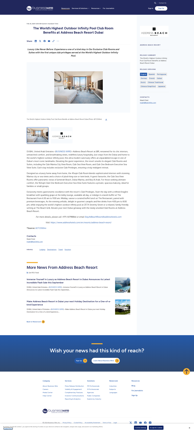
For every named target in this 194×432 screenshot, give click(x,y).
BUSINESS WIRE (63, 151)
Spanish (152, 74)
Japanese (161, 86)
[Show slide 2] (62, 135)
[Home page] (40, 8)
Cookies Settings (140, 427)
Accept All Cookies (156, 427)
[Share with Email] (49, 41)
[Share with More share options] (58, 41)
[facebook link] (145, 423)
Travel (60, 250)
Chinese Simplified (148, 86)
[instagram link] (150, 423)
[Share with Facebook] (44, 41)
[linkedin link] (135, 423)
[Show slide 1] (37, 135)
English (143, 74)
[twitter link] (131, 423)
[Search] (155, 3)
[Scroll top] (186, 371)
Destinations (51, 250)
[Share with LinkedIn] (35, 41)
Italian (159, 78)
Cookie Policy (8, 428)
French (152, 78)
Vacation (68, 250)
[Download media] (106, 119)
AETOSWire (40, 228)
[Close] (189, 428)
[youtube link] (140, 423)
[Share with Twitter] (40, 41)
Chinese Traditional (155, 82)
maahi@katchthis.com (35, 242)
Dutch (143, 82)
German (144, 78)
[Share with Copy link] (53, 41)
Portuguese (161, 74)
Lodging (42, 250)
